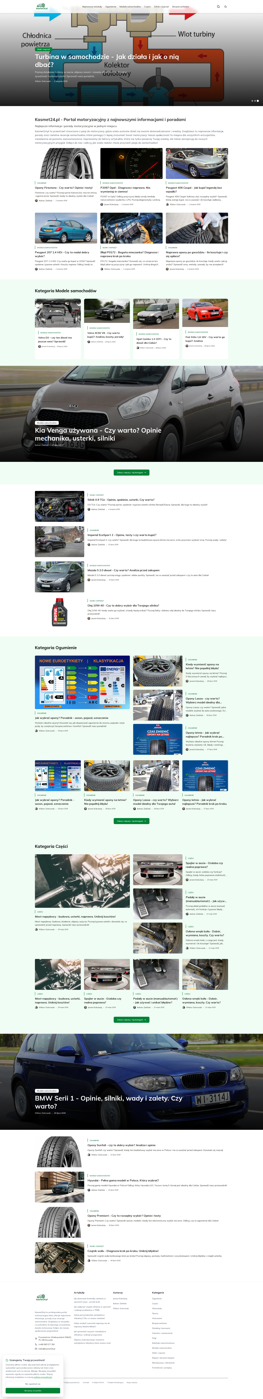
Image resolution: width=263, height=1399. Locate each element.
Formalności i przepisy (162, 1367)
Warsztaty (157, 1308)
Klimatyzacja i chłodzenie (163, 1363)
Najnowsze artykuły (92, 6)
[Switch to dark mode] (225, 6)
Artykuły (79, 1292)
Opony (155, 1313)
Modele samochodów (130, 6)
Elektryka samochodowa (163, 1343)
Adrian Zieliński (41, 445)
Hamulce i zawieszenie (162, 1333)
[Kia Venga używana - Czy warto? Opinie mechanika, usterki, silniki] (131, 414)
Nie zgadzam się (32, 1384)
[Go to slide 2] (255, 101)
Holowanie (157, 1318)
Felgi (154, 1338)
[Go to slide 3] (258, 101)
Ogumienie (110, 6)
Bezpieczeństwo (180, 6)
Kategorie (158, 1292)
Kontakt (86, 1382)
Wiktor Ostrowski (43, 81)
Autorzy (118, 1292)
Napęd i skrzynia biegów (163, 1358)
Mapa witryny (132, 1382)
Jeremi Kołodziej (120, 1298)
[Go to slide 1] (252, 101)
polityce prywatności (43, 1377)
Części (147, 6)
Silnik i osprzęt (161, 6)
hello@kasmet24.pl (46, 1349)
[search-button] (218, 6)
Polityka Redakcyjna (115, 1382)
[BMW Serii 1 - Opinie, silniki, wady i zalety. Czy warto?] (131, 1082)
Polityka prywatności (71, 1382)
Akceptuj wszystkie (32, 1390)
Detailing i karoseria (161, 1328)
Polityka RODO (98, 1382)
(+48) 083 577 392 (46, 1344)
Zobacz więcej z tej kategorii (130, 472)
